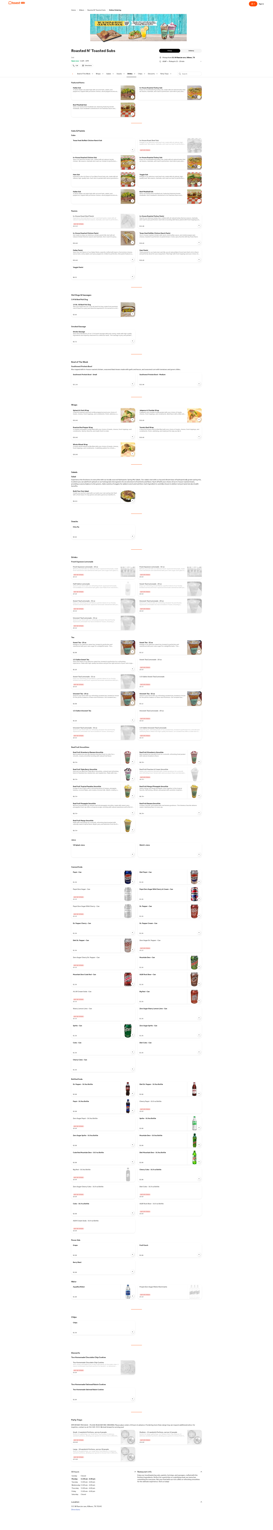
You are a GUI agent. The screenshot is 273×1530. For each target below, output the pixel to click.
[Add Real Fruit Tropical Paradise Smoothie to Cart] (132, 795)
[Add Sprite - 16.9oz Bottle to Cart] (199, 1127)
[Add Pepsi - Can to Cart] (132, 881)
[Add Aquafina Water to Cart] (132, 1296)
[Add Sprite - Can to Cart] (132, 1035)
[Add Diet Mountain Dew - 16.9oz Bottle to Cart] (199, 1161)
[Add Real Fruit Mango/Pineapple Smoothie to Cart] (199, 795)
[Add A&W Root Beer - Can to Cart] (199, 983)
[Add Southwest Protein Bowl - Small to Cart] (132, 383)
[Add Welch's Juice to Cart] (199, 854)
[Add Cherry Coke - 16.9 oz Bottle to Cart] (199, 1178)
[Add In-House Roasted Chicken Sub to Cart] (132, 166)
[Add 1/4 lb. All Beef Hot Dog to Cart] (132, 314)
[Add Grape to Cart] (132, 1254)
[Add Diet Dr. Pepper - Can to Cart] (132, 949)
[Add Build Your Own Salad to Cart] (132, 500)
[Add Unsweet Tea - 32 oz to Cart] (199, 703)
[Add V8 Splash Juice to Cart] (132, 854)
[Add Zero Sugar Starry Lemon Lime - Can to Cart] (199, 1018)
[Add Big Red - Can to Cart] (199, 1000)
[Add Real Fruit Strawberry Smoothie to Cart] (199, 761)
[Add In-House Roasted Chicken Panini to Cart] (132, 242)
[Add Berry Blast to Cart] (132, 1271)
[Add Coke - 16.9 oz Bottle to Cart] (132, 1213)
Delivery (191, 51)
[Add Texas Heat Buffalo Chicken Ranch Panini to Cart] (199, 242)
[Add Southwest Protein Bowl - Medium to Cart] (199, 383)
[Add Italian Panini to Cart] (132, 259)
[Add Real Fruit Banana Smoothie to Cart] (199, 812)
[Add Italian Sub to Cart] (132, 97)
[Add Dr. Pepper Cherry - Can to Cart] (132, 932)
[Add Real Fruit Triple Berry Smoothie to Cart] (132, 778)
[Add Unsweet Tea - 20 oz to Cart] (132, 703)
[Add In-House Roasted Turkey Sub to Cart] (199, 97)
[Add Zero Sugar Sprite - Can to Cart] (199, 1035)
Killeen (81, 10)
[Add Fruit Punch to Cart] (199, 1254)
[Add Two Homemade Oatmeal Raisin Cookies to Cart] (132, 1398)
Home (73, 10)
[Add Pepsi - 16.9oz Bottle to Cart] (132, 1110)
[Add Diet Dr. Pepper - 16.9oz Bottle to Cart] (199, 1093)
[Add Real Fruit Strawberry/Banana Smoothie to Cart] (132, 761)
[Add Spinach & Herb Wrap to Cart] (132, 419)
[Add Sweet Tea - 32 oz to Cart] (199, 651)
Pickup (170, 51)
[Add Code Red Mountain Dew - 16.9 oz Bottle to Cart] (132, 1161)
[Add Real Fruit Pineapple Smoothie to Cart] (132, 812)
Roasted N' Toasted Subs (96, 10)
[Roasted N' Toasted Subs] (17, 2)
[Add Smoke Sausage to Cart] (132, 341)
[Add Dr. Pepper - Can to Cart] (199, 915)
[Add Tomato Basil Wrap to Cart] (199, 436)
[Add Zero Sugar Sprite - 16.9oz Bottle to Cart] (132, 1144)
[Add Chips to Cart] (132, 1332)
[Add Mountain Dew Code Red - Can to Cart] (132, 983)
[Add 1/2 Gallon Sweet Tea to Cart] (132, 669)
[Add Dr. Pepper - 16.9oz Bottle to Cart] (132, 1093)
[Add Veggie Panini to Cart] (132, 276)
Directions (75, 1509)
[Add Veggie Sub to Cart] (199, 183)
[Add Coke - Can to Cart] (132, 1052)
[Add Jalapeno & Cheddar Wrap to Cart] (199, 419)
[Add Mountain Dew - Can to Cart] (199, 966)
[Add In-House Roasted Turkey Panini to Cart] (199, 225)
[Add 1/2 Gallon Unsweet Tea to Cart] (132, 720)
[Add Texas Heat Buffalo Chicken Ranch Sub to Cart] (132, 149)
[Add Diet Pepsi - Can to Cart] (199, 881)
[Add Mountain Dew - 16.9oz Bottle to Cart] (199, 1144)
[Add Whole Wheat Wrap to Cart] (132, 453)
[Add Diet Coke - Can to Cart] (199, 1052)
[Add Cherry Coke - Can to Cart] (132, 1069)
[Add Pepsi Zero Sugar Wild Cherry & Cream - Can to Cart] (199, 898)
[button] (85, 73)
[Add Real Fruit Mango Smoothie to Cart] (132, 829)
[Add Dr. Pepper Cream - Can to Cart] (199, 932)
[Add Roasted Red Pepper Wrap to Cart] (132, 436)
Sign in (261, 4)
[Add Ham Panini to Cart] (199, 259)
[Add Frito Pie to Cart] (132, 536)
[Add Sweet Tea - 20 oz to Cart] (132, 651)
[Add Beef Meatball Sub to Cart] (132, 114)
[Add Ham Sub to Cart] (132, 183)
